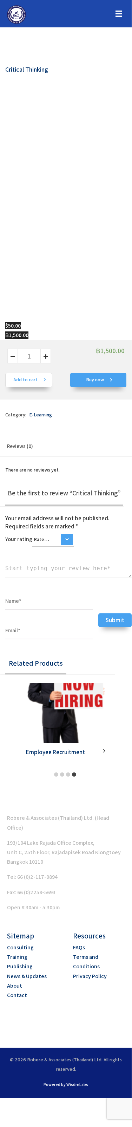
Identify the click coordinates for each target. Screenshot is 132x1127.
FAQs (79, 947)
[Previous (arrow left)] (9, 1116)
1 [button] (56, 775)
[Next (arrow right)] (27, 1116)
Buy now (95, 379)
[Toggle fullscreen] (27, 1104)
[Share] (46, 1104)
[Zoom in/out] (9, 1104)
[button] (58, 1020)
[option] (66, 723)
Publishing (20, 966)
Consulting (20, 947)
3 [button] (68, 775)
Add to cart (26, 379)
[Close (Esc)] (64, 1104)
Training (17, 957)
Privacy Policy (90, 976)
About (14, 985)
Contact (17, 995)
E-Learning (40, 414)
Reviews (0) (20, 446)
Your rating (18, 539)
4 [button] (74, 775)
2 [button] (62, 775)
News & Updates (27, 976)
